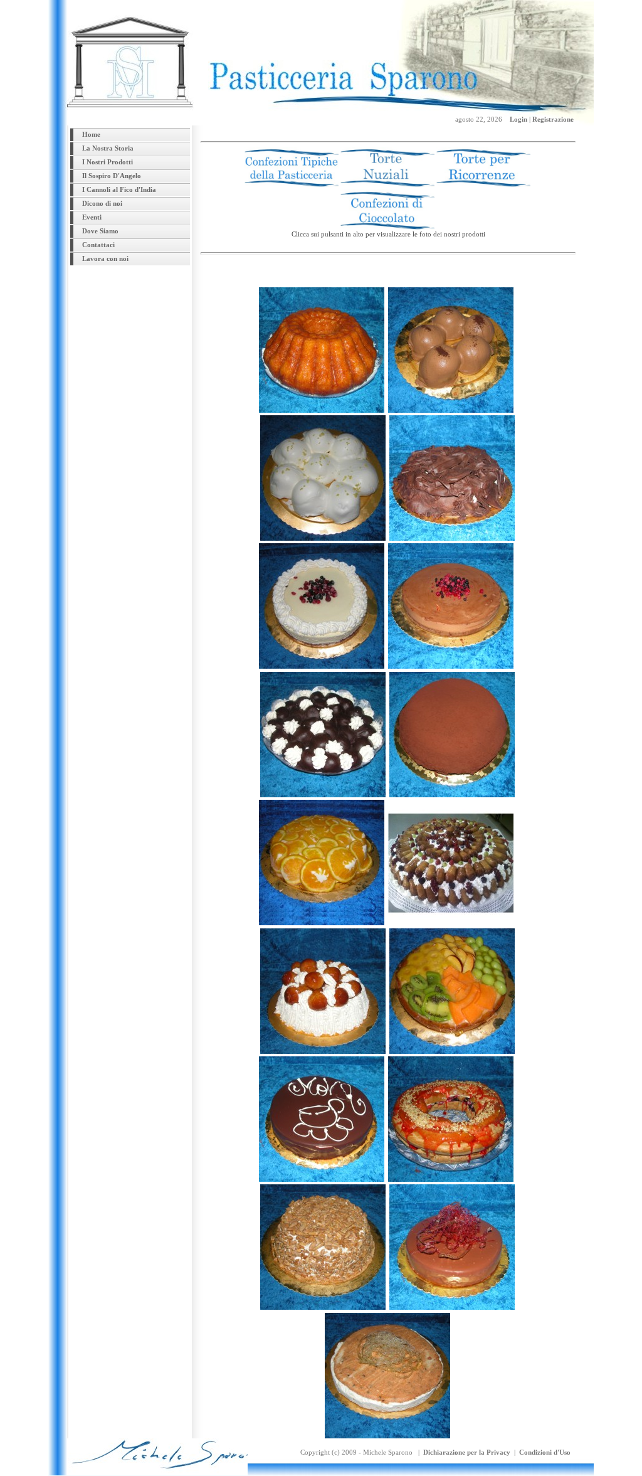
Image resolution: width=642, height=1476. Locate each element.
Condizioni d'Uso (545, 1452)
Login (518, 119)
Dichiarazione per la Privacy (466, 1452)
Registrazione (553, 119)
